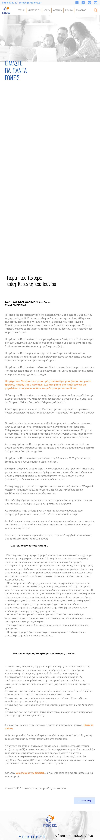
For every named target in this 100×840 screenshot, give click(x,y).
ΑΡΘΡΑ (47, 10)
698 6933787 (9, 2)
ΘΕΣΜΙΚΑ (57, 10)
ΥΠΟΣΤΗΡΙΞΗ (34, 10)
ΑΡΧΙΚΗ (21, 10)
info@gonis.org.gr (30, 2)
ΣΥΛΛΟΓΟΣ (81, 10)
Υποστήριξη (31, 837)
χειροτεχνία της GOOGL (30, 773)
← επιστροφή (84, 801)
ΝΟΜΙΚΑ (69, 10)
